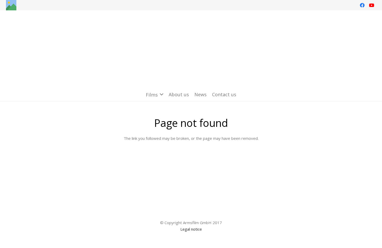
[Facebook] (362, 5)
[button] (154, 94)
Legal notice (191, 229)
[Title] (11, 5)
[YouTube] (371, 5)
